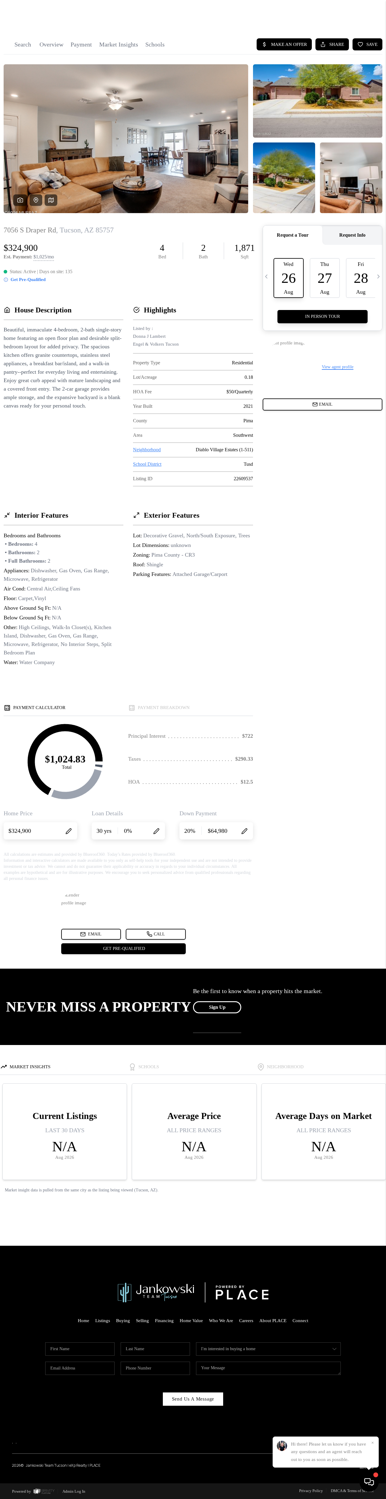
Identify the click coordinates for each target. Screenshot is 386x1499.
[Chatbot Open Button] (369, 1482)
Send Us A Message (193, 1399)
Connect (300, 1320)
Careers (246, 1320)
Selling (142, 1320)
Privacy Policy (311, 1490)
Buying (123, 1320)
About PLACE (272, 1320)
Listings (102, 1320)
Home (83, 1320)
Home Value (191, 1320)
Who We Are (221, 1320)
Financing (164, 1320)
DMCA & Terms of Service (352, 1490)
